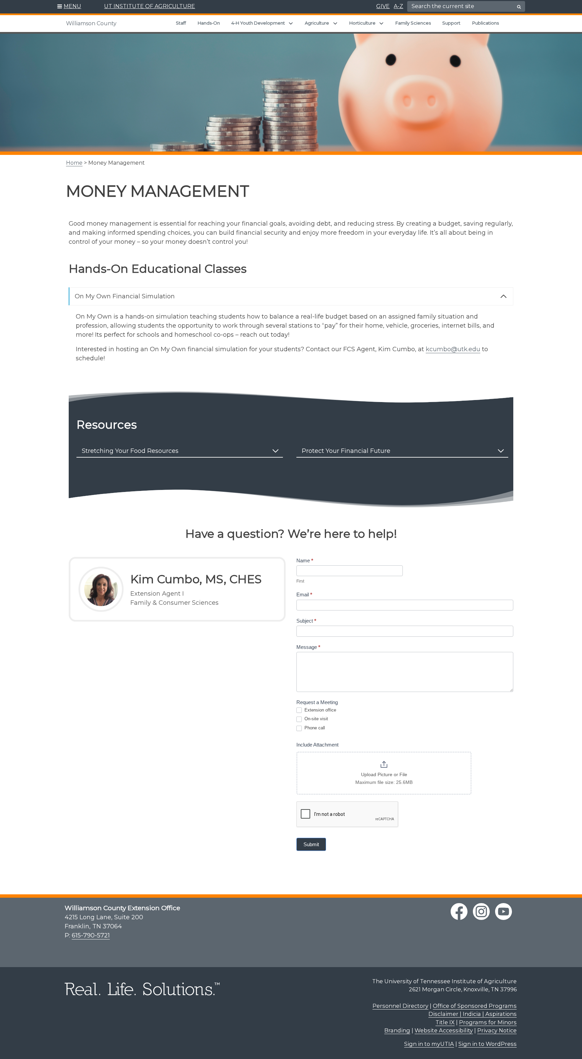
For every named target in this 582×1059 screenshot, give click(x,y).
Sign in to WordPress (487, 1043)
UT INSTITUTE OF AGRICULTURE (149, 6)
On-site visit (315, 718)
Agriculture (317, 23)
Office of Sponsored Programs (475, 1005)
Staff (181, 23)
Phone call (314, 727)
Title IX (445, 1022)
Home (74, 163)
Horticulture (362, 23)
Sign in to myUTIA (429, 1043)
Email (304, 594)
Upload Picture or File (384, 774)
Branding (397, 1030)
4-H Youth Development (258, 23)
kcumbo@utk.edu (453, 349)
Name (304, 560)
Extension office (319, 710)
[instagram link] (481, 911)
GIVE (383, 6)
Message (308, 647)
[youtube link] (503, 911)
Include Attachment (317, 745)
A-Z (398, 6)
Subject (306, 621)
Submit (311, 844)
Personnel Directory (400, 1005)
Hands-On (209, 23)
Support (451, 23)
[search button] (519, 7)
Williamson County (91, 23)
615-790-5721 (91, 935)
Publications (485, 23)
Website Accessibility (444, 1030)
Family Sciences (413, 23)
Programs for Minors (488, 1022)
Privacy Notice (497, 1030)
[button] (69, 6)
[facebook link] (459, 911)
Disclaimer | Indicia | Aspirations (472, 1014)
